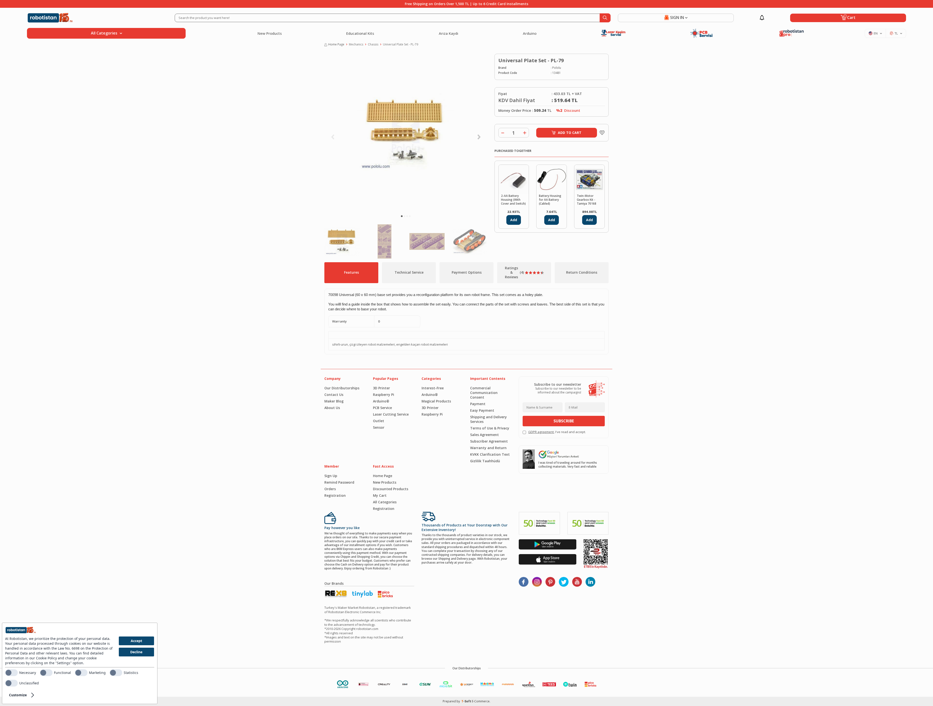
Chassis (373, 44)
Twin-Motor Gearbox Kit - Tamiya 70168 (586, 200)
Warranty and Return (488, 447)
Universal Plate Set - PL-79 (400, 44)
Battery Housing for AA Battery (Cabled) (550, 200)
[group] (405, 133)
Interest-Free (433, 388)
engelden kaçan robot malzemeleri (422, 344)
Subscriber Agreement (489, 441)
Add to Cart (569, 132)
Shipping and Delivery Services (488, 419)
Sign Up (330, 475)
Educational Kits (360, 33)
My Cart (380, 495)
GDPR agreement (541, 432)
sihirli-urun (340, 344)
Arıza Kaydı (448, 33)
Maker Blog (334, 401)
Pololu (556, 68)
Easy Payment (482, 410)
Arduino (529, 33)
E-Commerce (481, 701)
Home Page (336, 44)
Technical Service (409, 272)
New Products (270, 33)
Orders (330, 489)
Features (351, 272)
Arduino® (381, 401)
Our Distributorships (341, 388)
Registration (335, 495)
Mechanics (356, 44)
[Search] (605, 17)
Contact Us (333, 394)
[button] (402, 216)
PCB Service (382, 407)
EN (876, 33)
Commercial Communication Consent (484, 393)
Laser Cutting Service (391, 414)
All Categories (385, 502)
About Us (332, 407)
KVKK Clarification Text (490, 454)
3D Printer (381, 388)
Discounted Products (390, 489)
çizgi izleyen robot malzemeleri (372, 344)
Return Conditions (581, 272)
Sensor (378, 427)
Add (513, 220)
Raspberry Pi (383, 394)
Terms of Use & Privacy (489, 428)
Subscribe (563, 421)
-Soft (466, 701)
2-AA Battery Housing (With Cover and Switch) (513, 200)
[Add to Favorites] (601, 133)
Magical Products (436, 401)
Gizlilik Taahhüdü (485, 461)
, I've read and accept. (557, 432)
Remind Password (339, 482)
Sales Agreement (484, 434)
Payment (477, 403)
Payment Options (467, 272)
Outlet (378, 420)
